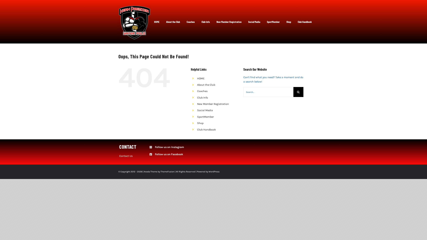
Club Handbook (206, 129)
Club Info (202, 97)
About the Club (206, 84)
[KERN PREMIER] (134, 6)
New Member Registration (213, 104)
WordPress (214, 171)
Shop (200, 123)
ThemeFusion (167, 171)
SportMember (205, 116)
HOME (200, 78)
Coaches (202, 91)
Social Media (205, 110)
